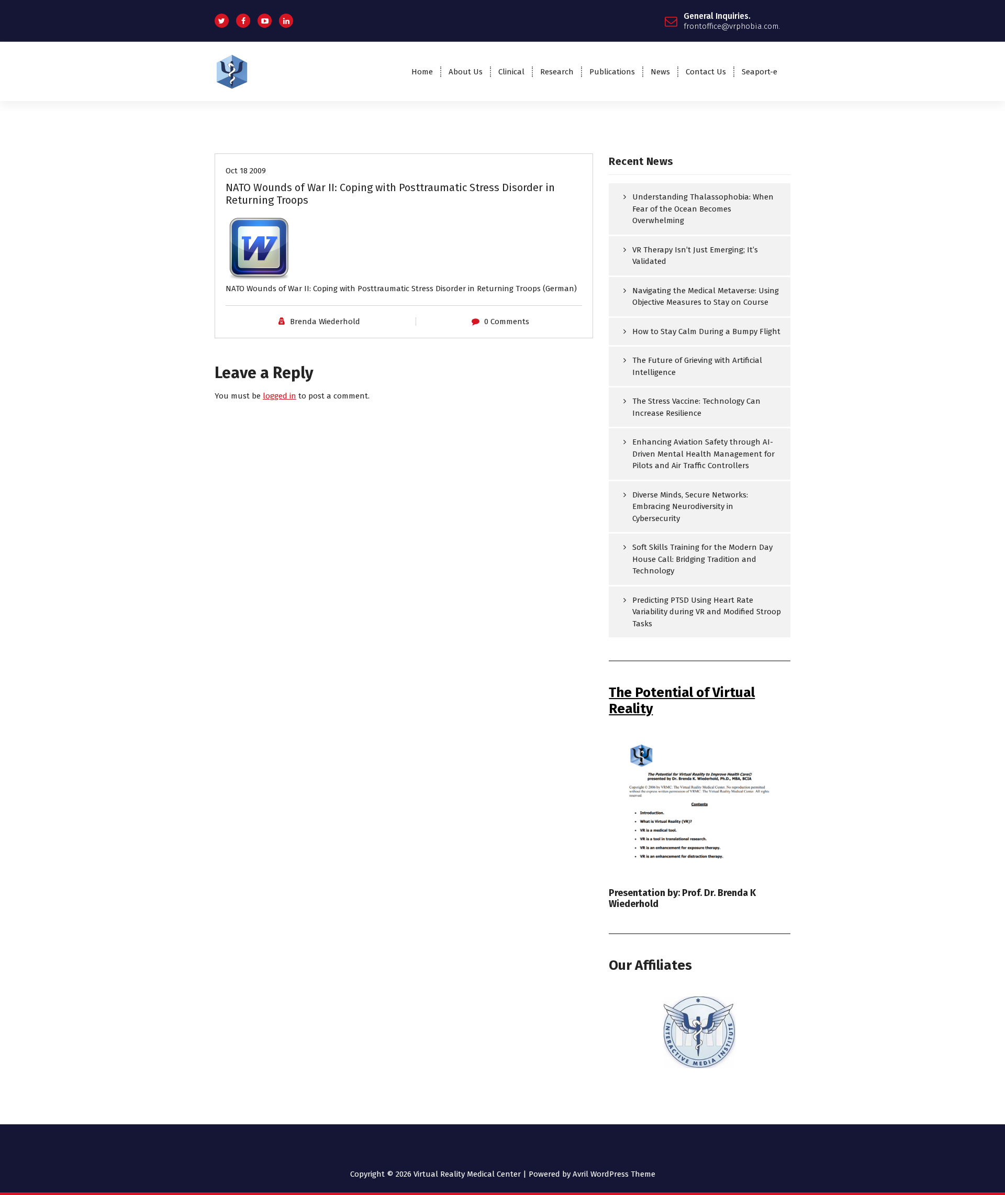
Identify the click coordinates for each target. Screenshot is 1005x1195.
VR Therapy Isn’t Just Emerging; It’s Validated (695, 256)
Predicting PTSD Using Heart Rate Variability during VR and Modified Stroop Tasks (706, 611)
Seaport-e (759, 71)
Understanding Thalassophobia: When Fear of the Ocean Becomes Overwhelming (703, 208)
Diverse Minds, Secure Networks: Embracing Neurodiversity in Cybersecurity (690, 506)
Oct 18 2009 (246, 170)
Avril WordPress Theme (614, 1174)
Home (422, 71)
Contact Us (706, 71)
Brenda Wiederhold (325, 321)
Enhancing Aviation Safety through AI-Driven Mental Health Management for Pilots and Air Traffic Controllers (703, 453)
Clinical (511, 71)
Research (557, 71)
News (660, 71)
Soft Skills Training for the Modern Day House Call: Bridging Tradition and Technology (702, 559)
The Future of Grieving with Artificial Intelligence (697, 366)
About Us (466, 71)
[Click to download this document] (404, 249)
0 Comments (506, 321)
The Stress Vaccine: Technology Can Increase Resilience (696, 407)
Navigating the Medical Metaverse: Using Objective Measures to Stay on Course (705, 296)
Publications (612, 71)
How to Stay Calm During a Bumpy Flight (706, 331)
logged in (279, 396)
